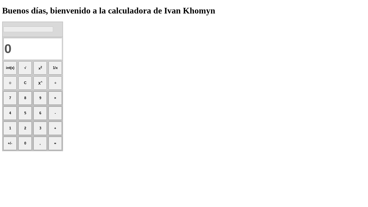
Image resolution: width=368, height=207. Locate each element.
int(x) (10, 68)
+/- (10, 143)
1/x (55, 68)
